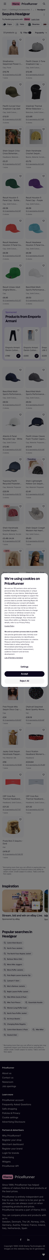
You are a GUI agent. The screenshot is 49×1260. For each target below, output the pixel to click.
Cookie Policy (9, 626)
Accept (24, 674)
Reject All (24, 681)
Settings (24, 667)
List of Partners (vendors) (13, 658)
